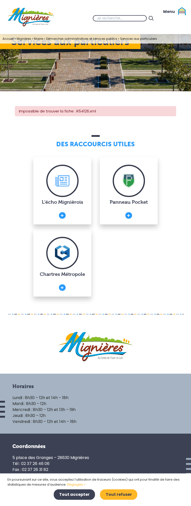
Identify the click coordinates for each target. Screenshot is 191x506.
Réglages (75, 484)
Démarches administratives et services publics (81, 39)
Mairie (38, 39)
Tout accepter (74, 494)
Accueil (8, 39)
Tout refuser (119, 494)
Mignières (24, 39)
